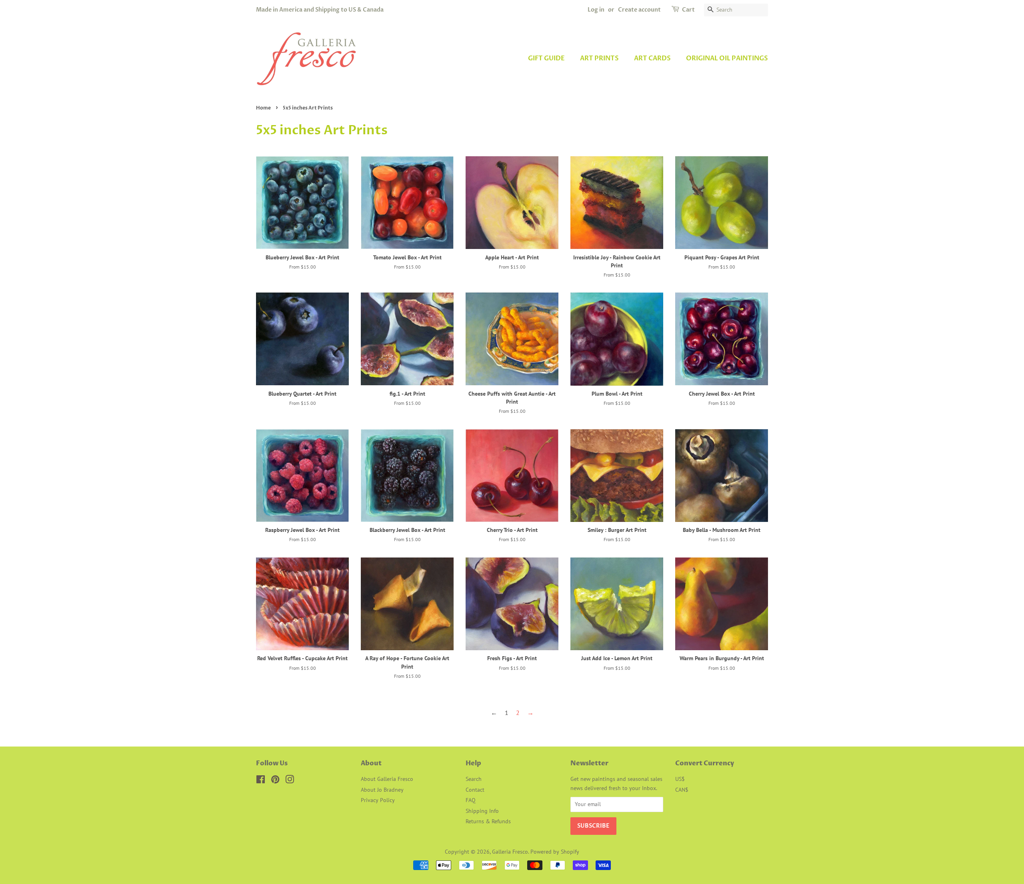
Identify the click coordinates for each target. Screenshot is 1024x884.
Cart (688, 10)
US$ (680, 778)
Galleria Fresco (510, 851)
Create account (639, 10)
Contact (475, 789)
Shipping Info (482, 810)
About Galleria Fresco (387, 778)
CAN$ (681, 789)
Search (474, 778)
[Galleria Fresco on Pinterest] (275, 780)
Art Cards (652, 58)
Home (263, 108)
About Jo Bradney (382, 789)
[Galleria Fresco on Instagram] (289, 780)
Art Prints (599, 58)
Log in (596, 10)
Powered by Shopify (554, 851)
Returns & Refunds (488, 821)
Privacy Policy (378, 800)
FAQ (471, 800)
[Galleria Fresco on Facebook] (260, 780)
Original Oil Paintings (727, 58)
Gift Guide (546, 58)
